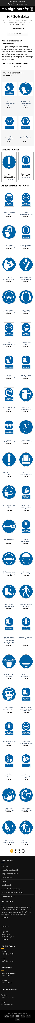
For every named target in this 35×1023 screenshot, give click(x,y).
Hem (4, 21)
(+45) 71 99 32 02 (7, 997)
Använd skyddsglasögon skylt (9, 138)
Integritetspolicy (6, 885)
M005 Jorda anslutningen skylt (26, 675)
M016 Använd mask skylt (9, 506)
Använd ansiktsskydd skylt (9, 408)
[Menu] (2, 9)
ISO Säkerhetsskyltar (16, 23)
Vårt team (4, 866)
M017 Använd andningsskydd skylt (9, 708)
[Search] (6, 9)
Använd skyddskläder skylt (26, 638)
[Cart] (31, 9)
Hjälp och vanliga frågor (9, 874)
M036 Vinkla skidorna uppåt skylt (9, 841)
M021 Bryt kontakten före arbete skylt (26, 278)
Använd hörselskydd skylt (25, 137)
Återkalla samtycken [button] (8, 896)
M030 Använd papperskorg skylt (26, 841)
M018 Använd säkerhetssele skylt (26, 441)
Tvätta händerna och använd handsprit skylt (26, 507)
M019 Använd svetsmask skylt (26, 408)
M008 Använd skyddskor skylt (9, 605)
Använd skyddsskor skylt (26, 376)
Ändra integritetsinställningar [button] (11, 889)
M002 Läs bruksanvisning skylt (9, 278)
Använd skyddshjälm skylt (9, 213)
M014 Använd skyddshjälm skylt (26, 573)
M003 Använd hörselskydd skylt (26, 311)
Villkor (3, 881)
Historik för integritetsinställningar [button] (12, 892)
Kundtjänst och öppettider (10, 870)
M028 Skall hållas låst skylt (9, 675)
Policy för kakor (6, 877)
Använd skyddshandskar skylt (9, 103)
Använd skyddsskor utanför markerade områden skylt (26, 709)
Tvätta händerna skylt (26, 343)
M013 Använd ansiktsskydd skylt (26, 809)
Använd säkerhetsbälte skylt (9, 441)
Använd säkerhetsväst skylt (26, 540)
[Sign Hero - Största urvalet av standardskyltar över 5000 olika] (18, 9)
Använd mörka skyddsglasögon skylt (26, 742)
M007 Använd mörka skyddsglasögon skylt (9, 573)
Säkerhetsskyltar (24, 21)
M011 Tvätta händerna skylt (9, 809)
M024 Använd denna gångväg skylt (26, 605)
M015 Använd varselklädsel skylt (26, 473)
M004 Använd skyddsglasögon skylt (9, 311)
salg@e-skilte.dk (7, 1004)
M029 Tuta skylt (9, 539)
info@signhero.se (7, 961)
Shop (11, 21)
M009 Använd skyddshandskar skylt (26, 103)
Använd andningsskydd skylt (9, 775)
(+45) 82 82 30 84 (22, 4)
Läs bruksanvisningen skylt (26, 775)
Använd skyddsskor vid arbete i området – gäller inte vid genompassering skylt (9, 640)
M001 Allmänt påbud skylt (9, 473)
